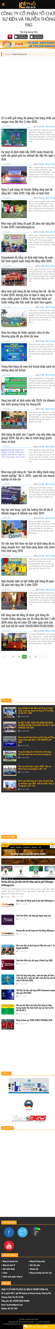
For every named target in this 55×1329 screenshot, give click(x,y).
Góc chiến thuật (8, 1269)
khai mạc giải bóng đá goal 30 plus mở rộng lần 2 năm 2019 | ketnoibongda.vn (27, 225)
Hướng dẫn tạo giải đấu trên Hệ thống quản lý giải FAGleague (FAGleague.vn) (27, 883)
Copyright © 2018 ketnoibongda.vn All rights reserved (28, 1321)
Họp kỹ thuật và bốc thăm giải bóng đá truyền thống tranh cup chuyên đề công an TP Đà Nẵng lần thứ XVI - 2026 (35, 711)
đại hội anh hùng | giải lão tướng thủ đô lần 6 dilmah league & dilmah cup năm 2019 (27, 511)
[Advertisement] (27, 87)
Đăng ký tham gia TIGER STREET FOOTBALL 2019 (34, 1020)
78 (13, 656)
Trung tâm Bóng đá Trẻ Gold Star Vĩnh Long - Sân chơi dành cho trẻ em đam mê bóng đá (35, 753)
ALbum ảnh (34, 1269)
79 (19, 656)
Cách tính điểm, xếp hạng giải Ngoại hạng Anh (33, 916)
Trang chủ (7, 54)
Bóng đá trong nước (37, 1261)
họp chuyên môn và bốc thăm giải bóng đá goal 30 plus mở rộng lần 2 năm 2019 (27, 583)
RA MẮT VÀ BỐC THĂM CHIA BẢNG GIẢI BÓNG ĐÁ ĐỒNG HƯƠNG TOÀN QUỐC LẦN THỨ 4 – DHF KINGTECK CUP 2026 (36, 725)
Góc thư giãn (35, 1265)
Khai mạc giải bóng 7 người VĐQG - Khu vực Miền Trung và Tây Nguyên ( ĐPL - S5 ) (34, 768)
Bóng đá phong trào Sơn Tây (41, 1273)
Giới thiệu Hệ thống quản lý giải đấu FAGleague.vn (35, 901)
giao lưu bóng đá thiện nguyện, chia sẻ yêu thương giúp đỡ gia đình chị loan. (25, 334)
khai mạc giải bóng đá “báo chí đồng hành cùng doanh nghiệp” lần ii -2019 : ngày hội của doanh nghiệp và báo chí (27, 476)
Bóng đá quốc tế (8, 1265)
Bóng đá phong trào (10, 1261)
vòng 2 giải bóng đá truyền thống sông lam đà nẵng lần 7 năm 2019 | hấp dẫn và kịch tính (26, 191)
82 (36, 656)
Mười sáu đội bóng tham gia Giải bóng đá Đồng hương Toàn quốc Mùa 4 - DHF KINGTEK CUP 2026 (36, 740)
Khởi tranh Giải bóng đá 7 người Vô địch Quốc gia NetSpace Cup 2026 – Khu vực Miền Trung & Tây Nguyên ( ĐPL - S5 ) (36, 783)
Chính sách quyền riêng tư (12, 1277)
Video (4, 1273)
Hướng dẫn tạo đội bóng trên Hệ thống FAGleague (35, 930)
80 (24, 656)
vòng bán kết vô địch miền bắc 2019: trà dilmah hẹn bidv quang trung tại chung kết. (27, 402)
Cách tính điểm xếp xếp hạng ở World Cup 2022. (34, 960)
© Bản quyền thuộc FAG (29, 1319)
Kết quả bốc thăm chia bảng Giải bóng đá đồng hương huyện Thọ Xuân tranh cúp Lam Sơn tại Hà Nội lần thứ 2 (34, 1008)
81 (30, 656)
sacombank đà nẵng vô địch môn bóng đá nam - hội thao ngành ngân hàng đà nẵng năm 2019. (27, 259)
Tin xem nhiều (9, 837)
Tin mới (6, 700)
